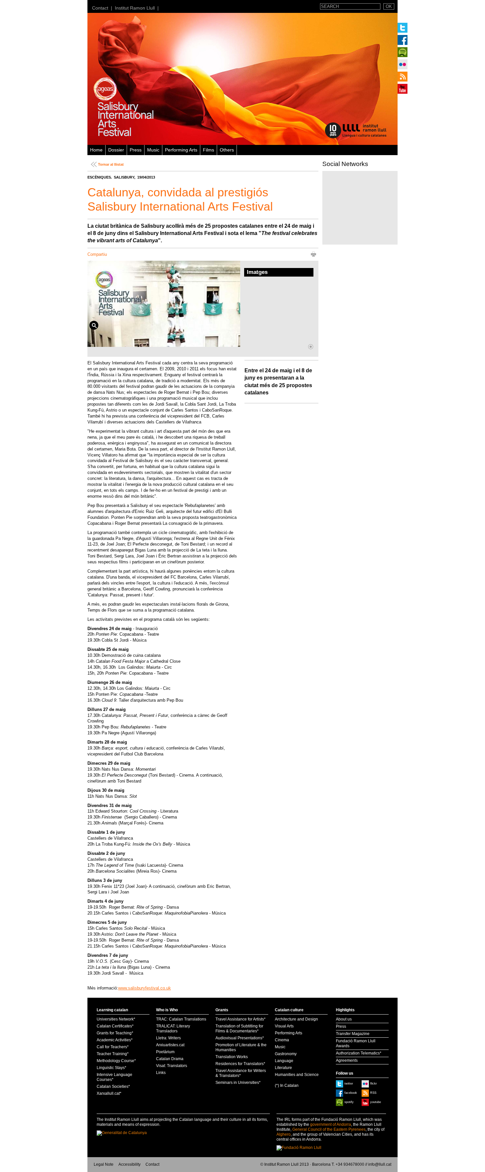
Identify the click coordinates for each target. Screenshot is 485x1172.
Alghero (283, 1134)
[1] (310, 347)
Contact (100, 8)
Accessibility (129, 1164)
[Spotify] (402, 52)
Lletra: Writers (168, 1038)
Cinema (282, 1040)
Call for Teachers (112, 1047)
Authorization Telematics (358, 1053)
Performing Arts (181, 149)
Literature (283, 1068)
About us (344, 1019)
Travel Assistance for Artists (239, 1019)
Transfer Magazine (353, 1034)
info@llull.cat (379, 1164)
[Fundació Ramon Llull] (298, 1148)
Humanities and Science (297, 1075)
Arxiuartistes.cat (170, 1045)
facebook (350, 1092)
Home (96, 149)
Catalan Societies (112, 1086)
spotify (349, 1102)
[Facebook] (402, 40)
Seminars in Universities (237, 1083)
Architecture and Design (296, 1019)
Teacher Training (112, 1054)
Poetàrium (165, 1052)
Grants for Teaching (114, 1033)
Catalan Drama (169, 1059)
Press (136, 149)
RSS (373, 1092)
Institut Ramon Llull (135, 8)
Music (153, 149)
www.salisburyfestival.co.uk (144, 988)
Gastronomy (286, 1054)
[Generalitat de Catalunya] (127, 1133)
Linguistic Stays (111, 1068)
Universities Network (115, 1019)
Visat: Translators (171, 1066)
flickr (373, 1083)
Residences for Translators (239, 1064)
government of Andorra (330, 1124)
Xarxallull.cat (108, 1093)
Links (161, 1073)
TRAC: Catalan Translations (181, 1019)
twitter (348, 1083)
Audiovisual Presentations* (239, 1038)
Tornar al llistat (111, 164)
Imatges (257, 272)
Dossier (116, 149)
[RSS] (402, 77)
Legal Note (103, 1164)
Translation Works (231, 1057)
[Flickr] (402, 64)
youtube (375, 1102)
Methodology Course (115, 1061)
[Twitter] (402, 28)
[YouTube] (402, 89)
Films (208, 149)
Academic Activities (114, 1040)
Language (284, 1061)
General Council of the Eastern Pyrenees (329, 1129)
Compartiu (97, 254)
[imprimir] (313, 255)
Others (227, 149)
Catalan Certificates (114, 1026)
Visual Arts (284, 1026)
